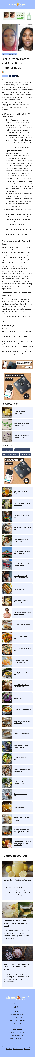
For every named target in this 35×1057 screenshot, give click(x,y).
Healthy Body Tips (8, 450)
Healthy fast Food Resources (10, 454)
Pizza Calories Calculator (17, 1032)
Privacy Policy (29, 1047)
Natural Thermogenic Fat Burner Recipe (22, 601)
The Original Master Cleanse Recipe (20, 807)
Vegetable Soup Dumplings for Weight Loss (22, 710)
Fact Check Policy (18, 1049)
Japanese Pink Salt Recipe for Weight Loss (22, 613)
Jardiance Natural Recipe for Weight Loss (22, 782)
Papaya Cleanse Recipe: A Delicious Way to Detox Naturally (22, 831)
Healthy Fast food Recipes (17, 1020)
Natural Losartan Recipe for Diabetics (22, 722)
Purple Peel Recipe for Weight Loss (21, 698)
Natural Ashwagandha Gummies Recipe (21, 661)
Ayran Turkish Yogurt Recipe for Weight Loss (21, 576)
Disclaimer (9, 1049)
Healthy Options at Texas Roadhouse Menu (22, 552)
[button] (31, 4)
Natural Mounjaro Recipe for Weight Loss (22, 436)
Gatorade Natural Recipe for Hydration (22, 504)
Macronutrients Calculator (17, 1038)
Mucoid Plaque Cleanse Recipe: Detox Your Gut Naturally (21, 818)
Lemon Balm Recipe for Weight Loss (21, 412)
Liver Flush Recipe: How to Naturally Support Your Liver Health (22, 843)
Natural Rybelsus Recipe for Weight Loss (21, 685)
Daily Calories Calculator (17, 1035)
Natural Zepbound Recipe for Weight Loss (22, 424)
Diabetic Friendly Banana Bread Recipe (22, 770)
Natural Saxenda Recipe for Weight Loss (21, 746)
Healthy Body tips (17, 1023)
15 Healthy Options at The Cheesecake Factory (22, 564)
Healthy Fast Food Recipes (22, 450)
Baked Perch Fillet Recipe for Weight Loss (22, 589)
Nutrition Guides (25, 454)
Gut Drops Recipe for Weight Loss (20, 492)
